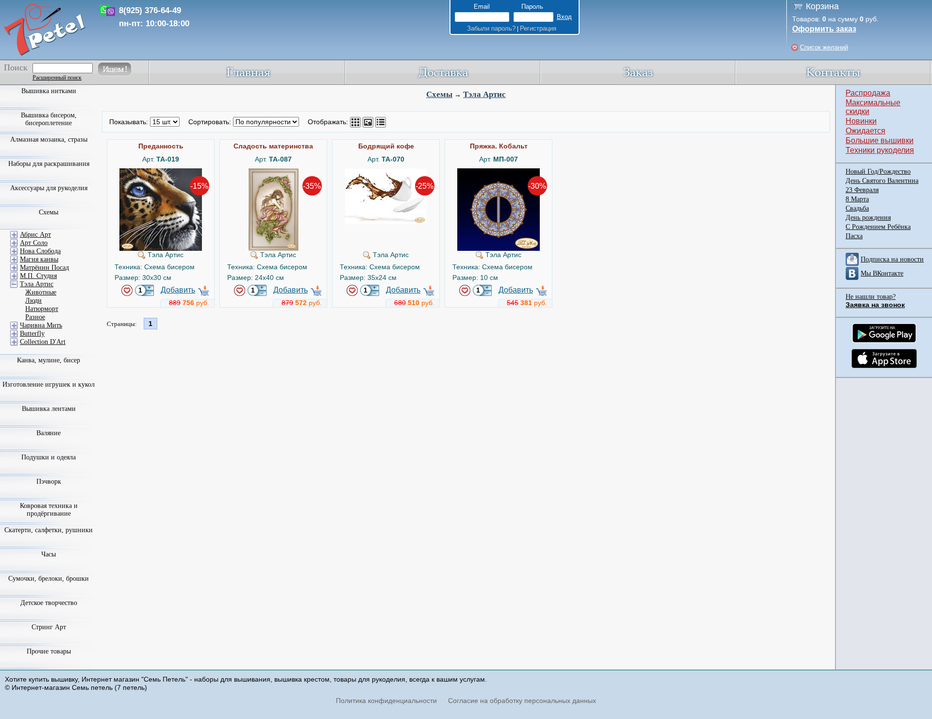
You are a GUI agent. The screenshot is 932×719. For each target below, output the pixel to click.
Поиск (16, 67)
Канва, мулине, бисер (48, 360)
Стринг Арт (49, 627)
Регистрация (538, 28)
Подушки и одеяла (48, 457)
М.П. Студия (38, 275)
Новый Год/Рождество (878, 171)
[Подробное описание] (380, 122)
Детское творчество (48, 602)
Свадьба (857, 208)
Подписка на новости (892, 259)
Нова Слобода (40, 251)
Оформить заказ (824, 29)
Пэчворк (48, 481)
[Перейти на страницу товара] (160, 172)
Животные (40, 292)
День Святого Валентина (882, 180)
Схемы (439, 94)
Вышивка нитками (48, 91)
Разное (35, 317)
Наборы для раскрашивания (48, 163)
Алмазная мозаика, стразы (48, 139)
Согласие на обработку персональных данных (522, 700)
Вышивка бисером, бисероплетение (49, 119)
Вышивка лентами (49, 408)
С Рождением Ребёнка (878, 226)
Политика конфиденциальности (386, 700)
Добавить (178, 290)
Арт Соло (34, 242)
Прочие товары (49, 651)
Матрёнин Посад (44, 267)
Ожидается (865, 131)
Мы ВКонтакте (882, 273)
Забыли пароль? (491, 28)
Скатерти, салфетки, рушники (48, 530)
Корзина (822, 6)
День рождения (868, 217)
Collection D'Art (43, 341)
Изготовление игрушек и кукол (48, 384)
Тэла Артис (484, 94)
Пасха (854, 236)
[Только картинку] (368, 122)
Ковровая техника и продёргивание (49, 509)
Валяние (48, 433)
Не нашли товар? (871, 296)
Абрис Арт (35, 234)
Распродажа (868, 93)
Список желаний (824, 47)
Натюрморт (41, 308)
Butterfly (32, 333)
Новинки (861, 121)
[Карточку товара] (355, 122)
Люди (33, 300)
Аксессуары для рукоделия (48, 188)
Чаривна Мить (41, 325)
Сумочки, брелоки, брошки (48, 578)
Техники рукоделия (880, 150)
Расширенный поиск (57, 77)
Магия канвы (39, 259)
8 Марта (857, 199)
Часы (48, 554)
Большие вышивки (880, 140)
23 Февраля (862, 190)
